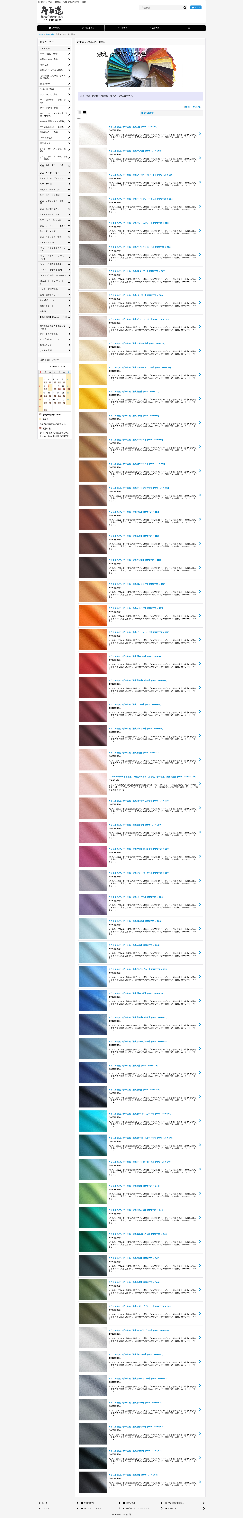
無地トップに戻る (193, 107)
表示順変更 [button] (149, 113)
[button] (189, 28)
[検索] (185, 7)
